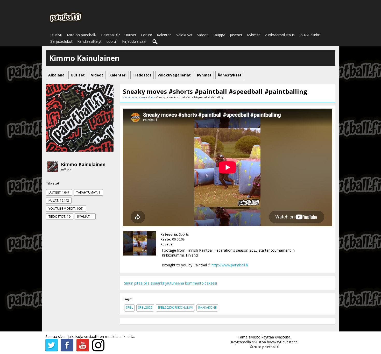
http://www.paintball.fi (229, 265)
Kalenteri (164, 34)
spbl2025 (145, 307)
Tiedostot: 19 (59, 216)
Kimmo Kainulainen (83, 164)
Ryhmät (253, 34)
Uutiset (130, 34)
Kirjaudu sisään (134, 41)
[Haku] (155, 42)
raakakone (207, 307)
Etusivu (56, 34)
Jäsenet (236, 34)
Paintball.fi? (110, 34)
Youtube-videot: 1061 (66, 208)
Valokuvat (184, 34)
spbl (129, 307)
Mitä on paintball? (81, 34)
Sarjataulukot (61, 41)
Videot (202, 34)
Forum (146, 34)
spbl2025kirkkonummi (175, 307)
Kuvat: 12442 (58, 200)
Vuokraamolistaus (280, 34)
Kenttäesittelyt (89, 41)
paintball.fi (270, 346)
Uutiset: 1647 (58, 192)
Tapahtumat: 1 (88, 192)
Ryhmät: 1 (85, 216)
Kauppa (219, 34)
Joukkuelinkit (309, 34)
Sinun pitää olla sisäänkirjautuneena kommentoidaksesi (170, 283)
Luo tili (111, 41)
